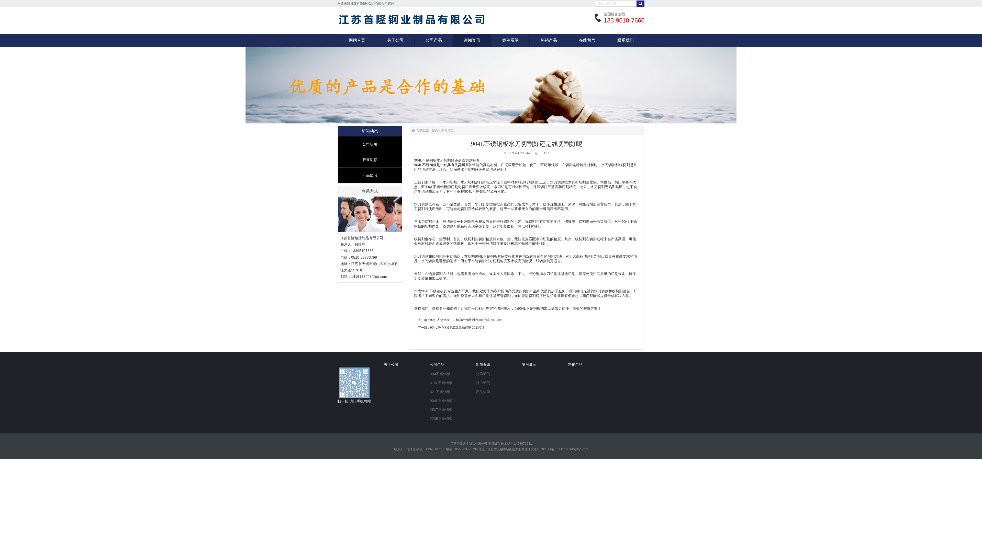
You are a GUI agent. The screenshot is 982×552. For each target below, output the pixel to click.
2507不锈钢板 (441, 410)
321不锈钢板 (440, 392)
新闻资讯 (483, 364)
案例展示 (529, 364)
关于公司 (391, 364)
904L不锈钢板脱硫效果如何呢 (450, 327)
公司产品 (437, 364)
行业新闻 (483, 383)
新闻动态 (447, 130)
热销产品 (575, 364)
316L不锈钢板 (441, 383)
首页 (435, 130)
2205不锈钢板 (441, 419)
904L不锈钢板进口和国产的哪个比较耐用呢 (459, 320)
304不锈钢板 (440, 374)
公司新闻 (370, 144)
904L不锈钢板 (441, 401)
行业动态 (370, 160)
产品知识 (370, 175)
